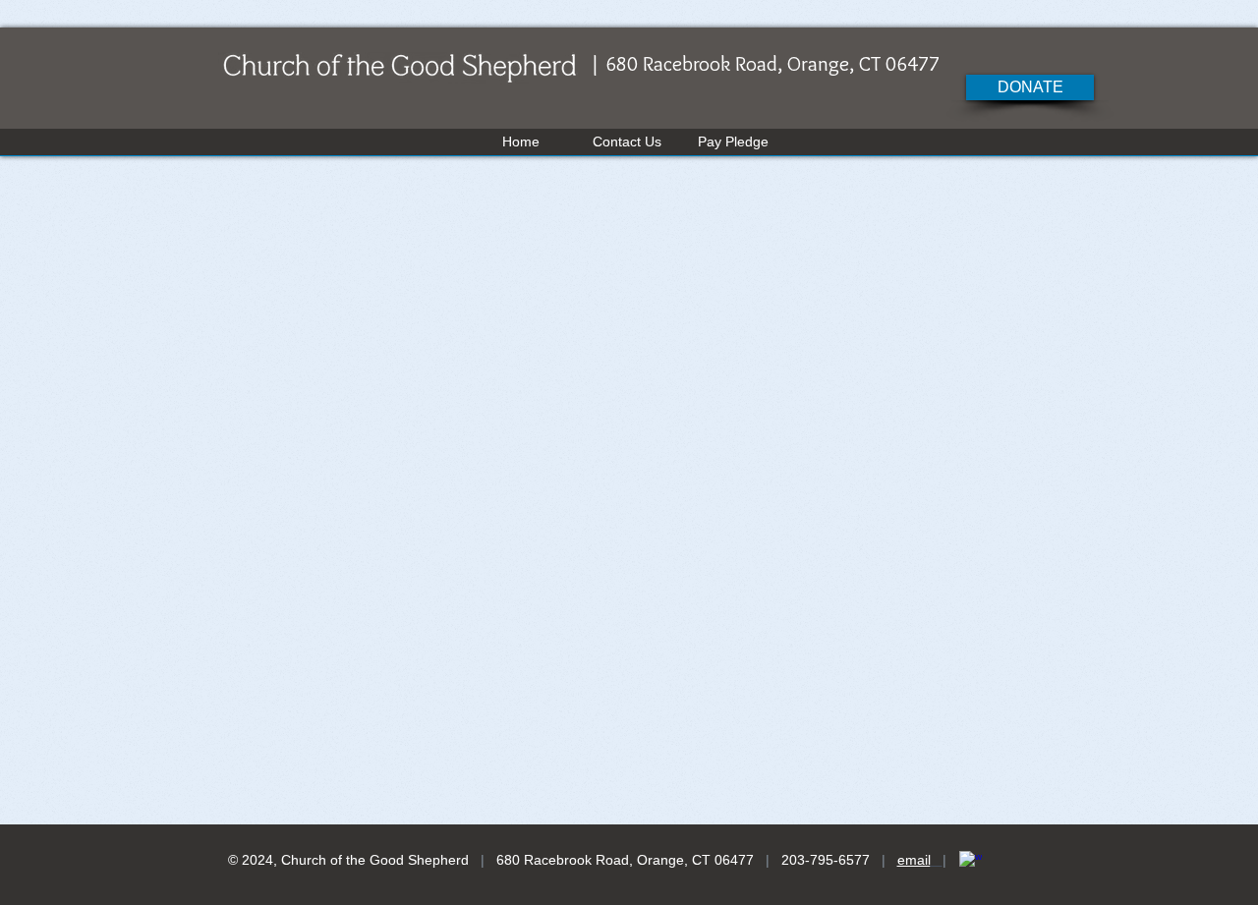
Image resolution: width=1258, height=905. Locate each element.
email (914, 860)
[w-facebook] (970, 862)
